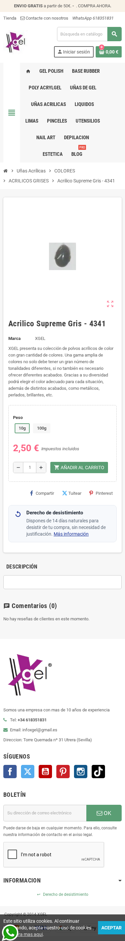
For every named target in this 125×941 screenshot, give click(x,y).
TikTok (98, 771)
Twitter (27, 771)
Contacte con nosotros (46, 18)
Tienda (9, 18)
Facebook (10, 771)
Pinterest (104, 493)
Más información (71, 534)
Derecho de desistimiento (62, 894)
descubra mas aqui (23, 934)
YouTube (45, 771)
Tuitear (74, 493)
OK (106, 813)
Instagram (80, 771)
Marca (14, 338)
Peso (18, 417)
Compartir (45, 493)
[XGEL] (15, 41)
